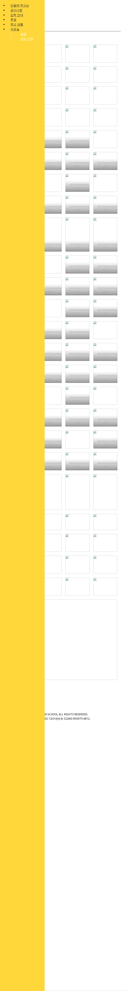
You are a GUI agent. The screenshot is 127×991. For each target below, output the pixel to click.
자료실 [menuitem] (14, 29)
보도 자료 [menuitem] (27, 39)
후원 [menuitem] (13, 19)
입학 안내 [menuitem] (16, 15)
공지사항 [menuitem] (16, 10)
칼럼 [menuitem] (23, 34)
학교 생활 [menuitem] (16, 24)
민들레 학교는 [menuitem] (19, 5)
